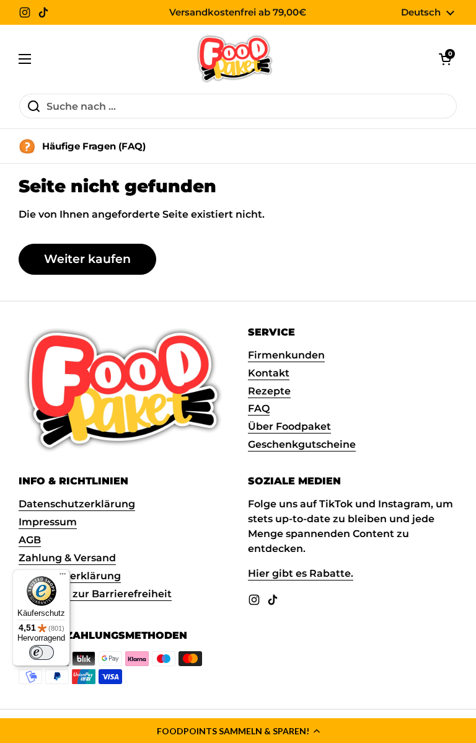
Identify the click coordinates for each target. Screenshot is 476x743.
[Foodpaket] (235, 59)
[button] (238, 730)
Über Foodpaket (289, 426)
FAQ (259, 408)
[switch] (41, 652)
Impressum (48, 522)
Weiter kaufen (87, 258)
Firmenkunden (286, 355)
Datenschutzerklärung (77, 504)
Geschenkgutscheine (302, 444)
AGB (30, 540)
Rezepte (269, 391)
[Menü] (62, 576)
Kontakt (268, 373)
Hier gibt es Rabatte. (300, 573)
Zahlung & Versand (67, 558)
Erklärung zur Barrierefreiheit (95, 594)
